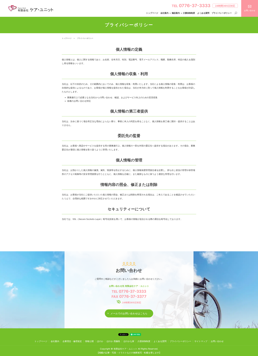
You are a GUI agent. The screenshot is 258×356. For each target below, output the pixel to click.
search (236, 13)
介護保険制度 (189, 13)
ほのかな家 (128, 341)
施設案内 (176, 13)
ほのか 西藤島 (113, 341)
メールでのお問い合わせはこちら (128, 313)
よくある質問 (203, 13)
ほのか (100, 341)
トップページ (152, 13)
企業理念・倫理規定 (72, 341)
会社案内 (164, 13)
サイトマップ (200, 341)
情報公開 (89, 341)
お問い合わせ (217, 341)
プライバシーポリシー (222, 13)
